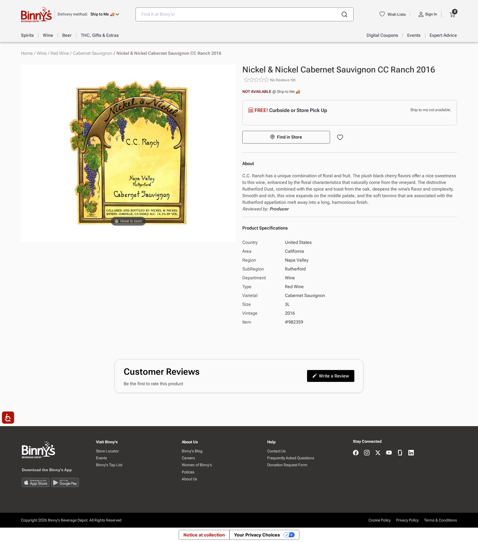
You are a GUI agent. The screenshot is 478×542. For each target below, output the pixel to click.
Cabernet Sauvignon (92, 53)
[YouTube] (389, 453)
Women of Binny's (197, 465)
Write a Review (334, 376)
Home (27, 53)
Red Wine (60, 53)
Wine (41, 53)
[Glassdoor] (400, 453)
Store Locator (107, 451)
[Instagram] (367, 453)
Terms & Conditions (440, 520)
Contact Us (276, 451)
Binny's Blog (192, 451)
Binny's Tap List (109, 465)
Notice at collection (204, 535)
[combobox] (245, 14)
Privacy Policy (407, 520)
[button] (88, 14)
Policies (188, 472)
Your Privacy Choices (257, 535)
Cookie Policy (379, 520)
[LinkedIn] (411, 453)
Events (101, 458)
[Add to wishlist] (341, 138)
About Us (189, 479)
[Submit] (344, 14)
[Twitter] (378, 453)
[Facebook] (355, 453)
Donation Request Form (287, 465)
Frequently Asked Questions (290, 458)
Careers (188, 458)
